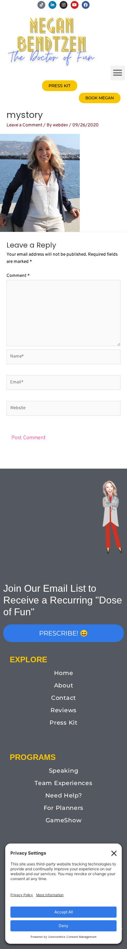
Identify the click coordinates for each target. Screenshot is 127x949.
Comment (18, 276)
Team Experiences (63, 783)
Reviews (63, 710)
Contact (63, 697)
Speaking (63, 770)
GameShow (64, 820)
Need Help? (63, 795)
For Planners (63, 808)
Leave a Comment (24, 125)
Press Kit (63, 722)
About (63, 685)
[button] (117, 73)
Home (63, 673)
